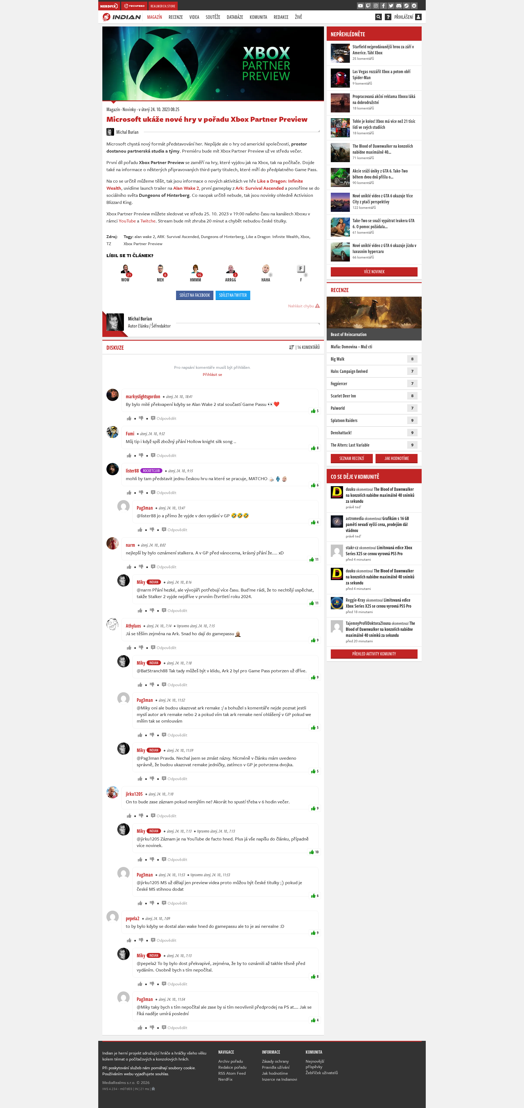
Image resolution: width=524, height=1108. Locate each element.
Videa (194, 16)
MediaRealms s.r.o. (118, 1082)
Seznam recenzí (352, 458)
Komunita (258, 16)
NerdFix (225, 1079)
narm (130, 545)
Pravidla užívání (276, 1067)
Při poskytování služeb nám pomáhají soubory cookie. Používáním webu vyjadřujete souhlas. (149, 1071)
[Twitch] (368, 6)
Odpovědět (166, 418)
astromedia (355, 518)
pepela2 (132, 918)
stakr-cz (352, 547)
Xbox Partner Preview (143, 243)
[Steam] (406, 6)
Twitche (148, 220)
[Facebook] (383, 6)
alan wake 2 (145, 236)
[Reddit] (414, 6)
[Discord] (398, 6)
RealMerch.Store (163, 6)
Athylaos (133, 625)
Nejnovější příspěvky (315, 1063)
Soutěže (213, 16)
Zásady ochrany (275, 1061)
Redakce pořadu (232, 1067)
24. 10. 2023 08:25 (159, 109)
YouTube (127, 220)
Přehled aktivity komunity (374, 653)
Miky (141, 582)
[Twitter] (391, 6)
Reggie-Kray (355, 600)
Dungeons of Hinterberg (222, 236)
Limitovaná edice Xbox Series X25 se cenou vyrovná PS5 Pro (379, 550)
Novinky (129, 109)
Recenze (176, 16)
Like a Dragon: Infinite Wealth (272, 236)
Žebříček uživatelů (322, 1072)
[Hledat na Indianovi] (378, 17)
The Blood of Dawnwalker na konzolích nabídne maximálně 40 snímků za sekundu (380, 495)
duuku (350, 489)
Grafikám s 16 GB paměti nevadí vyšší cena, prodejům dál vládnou (377, 524)
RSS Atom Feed (232, 1073)
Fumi (130, 433)
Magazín (154, 16)
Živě (298, 16)
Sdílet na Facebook (195, 295)
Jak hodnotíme (397, 458)
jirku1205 (134, 794)
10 (316, 852)
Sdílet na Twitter (233, 295)
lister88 (132, 470)
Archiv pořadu (230, 1061)
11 (316, 559)
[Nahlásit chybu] (153, 1088)
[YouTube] (360, 6)
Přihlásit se (212, 374)
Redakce (281, 16)
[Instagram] (375, 6)
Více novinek (374, 271)
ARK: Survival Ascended (178, 236)
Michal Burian (126, 131)
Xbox (304, 236)
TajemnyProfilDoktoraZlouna (368, 623)
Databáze (235, 16)
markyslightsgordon (143, 396)
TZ (108, 243)
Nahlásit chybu (301, 306)
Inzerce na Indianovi (279, 1079)
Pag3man (145, 507)
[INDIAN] (121, 16)
